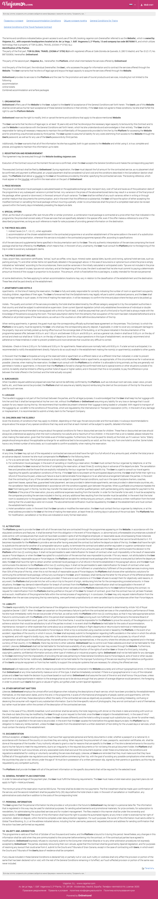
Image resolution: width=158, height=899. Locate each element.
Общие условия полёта (75, 20)
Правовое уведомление (34, 890)
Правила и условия (13, 20)
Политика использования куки (119, 890)
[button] (132, 4)
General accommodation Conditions (43, 20)
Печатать (149, 868)
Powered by (79, 895)
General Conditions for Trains (104, 20)
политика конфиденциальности (86, 890)
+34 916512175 (118, 887)
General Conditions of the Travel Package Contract (28, 27)
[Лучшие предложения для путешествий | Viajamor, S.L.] (17, 4)
